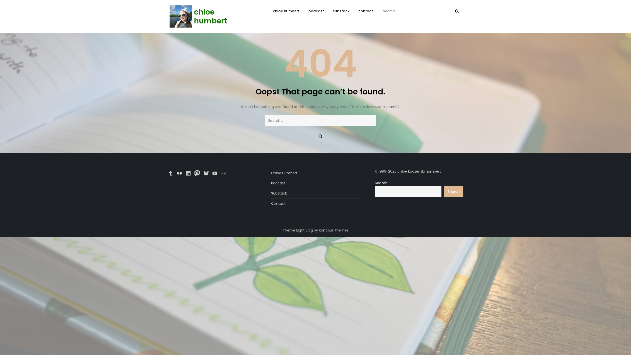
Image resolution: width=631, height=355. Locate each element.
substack (341, 11)
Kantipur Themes (334, 230)
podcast (316, 11)
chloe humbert (210, 16)
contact (365, 11)
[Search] (457, 11)
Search (381, 182)
